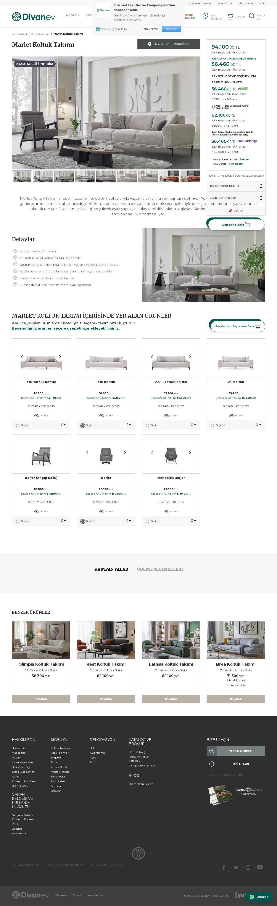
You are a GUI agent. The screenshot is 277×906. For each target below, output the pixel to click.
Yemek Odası (59, 767)
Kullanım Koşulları (23, 781)
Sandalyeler (58, 776)
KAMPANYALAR (111, 569)
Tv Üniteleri (58, 781)
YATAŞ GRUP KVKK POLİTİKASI (65, 865)
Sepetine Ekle (233, 224)
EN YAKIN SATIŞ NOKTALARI (171, 44)
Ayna (93, 757)
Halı (92, 748)
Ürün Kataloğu (138, 752)
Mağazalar (18, 752)
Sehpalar (56, 786)
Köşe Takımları (60, 752)
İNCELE (43, 415)
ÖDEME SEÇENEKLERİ (160, 569)
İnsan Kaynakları (22, 762)
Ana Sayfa (18, 33)
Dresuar (56, 790)
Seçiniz (25, 425)
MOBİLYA (71, 15)
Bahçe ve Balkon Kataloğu (139, 758)
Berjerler (56, 757)
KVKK (15, 776)
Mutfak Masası (60, 771)
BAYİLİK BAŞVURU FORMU (196, 3)
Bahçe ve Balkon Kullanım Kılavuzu (23, 817)
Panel (15, 824)
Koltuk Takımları (39, 33)
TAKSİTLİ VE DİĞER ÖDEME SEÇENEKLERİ (236, 175)
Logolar (16, 757)
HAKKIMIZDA (224, 3)
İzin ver (171, 29)
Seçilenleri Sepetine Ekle (235, 326)
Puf (92, 762)
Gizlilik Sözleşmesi (23, 771)
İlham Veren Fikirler (141, 783)
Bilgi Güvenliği (21, 767)
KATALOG (237, 211)
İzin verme (150, 29)
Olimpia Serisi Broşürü (143, 765)
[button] (60, 356)
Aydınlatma (97, 752)
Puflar (55, 762)
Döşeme (17, 828)
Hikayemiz (18, 748)
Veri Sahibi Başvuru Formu (106, 865)
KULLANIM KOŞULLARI (25, 865)
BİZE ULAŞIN (246, 3)
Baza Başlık (19, 833)
